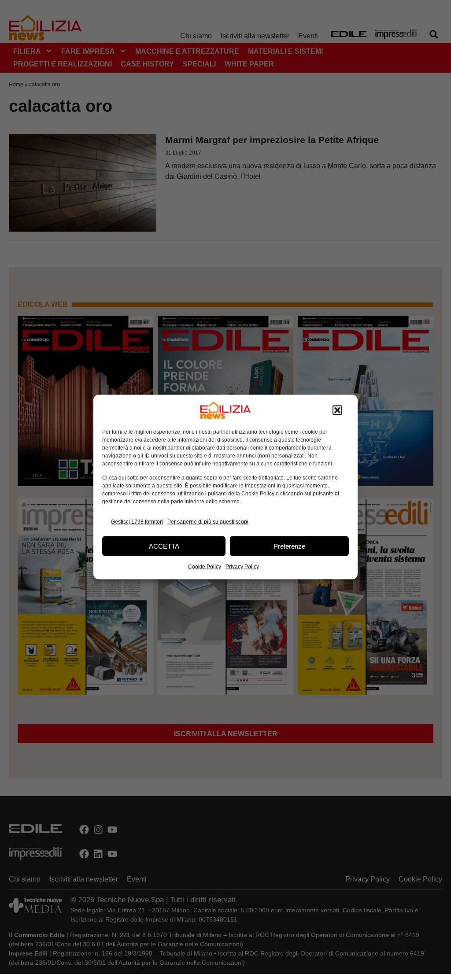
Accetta (164, 546)
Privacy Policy (242, 567)
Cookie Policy (204, 567)
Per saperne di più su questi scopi (207, 521)
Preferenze (289, 546)
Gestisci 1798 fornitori (137, 521)
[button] (337, 410)
